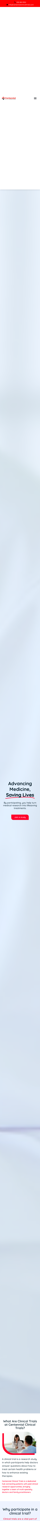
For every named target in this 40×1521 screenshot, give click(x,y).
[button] (35, 98)
